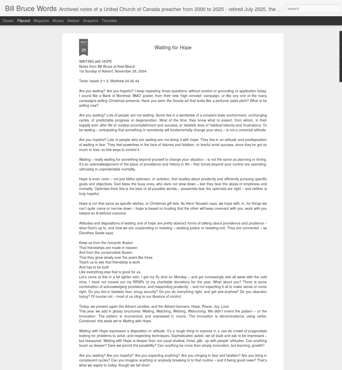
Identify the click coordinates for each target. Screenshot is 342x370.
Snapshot (90, 20)
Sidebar (73, 20)
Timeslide (109, 20)
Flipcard (23, 20)
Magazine (41, 20)
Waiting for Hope (173, 47)
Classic (8, 20)
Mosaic (58, 20)
